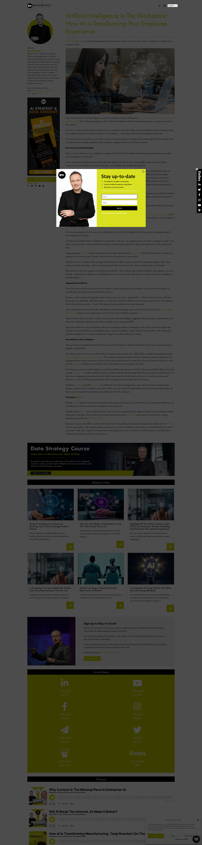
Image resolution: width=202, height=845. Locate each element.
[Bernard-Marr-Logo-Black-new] (39, 4)
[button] (143, 171)
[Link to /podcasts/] (199, 210)
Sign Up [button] (119, 208)
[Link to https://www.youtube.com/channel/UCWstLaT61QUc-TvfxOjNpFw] (199, 205)
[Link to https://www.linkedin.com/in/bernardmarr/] (199, 184)
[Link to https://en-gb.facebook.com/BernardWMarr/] (199, 194)
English (171, 6)
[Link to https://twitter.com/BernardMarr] (199, 189)
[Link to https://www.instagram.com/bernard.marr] (199, 200)
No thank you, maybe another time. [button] (114, 213)
